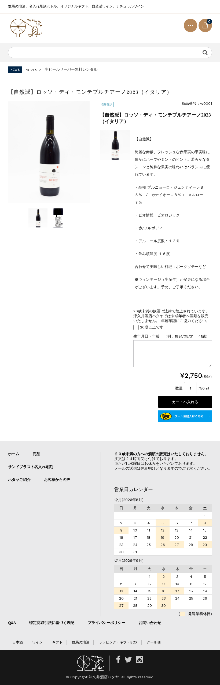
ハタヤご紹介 (19, 479)
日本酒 (17, 642)
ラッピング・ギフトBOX (118, 642)
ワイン (37, 642)
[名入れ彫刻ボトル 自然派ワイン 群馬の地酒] (26, 28)
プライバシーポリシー (106, 622)
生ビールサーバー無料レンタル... (73, 69)
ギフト (57, 642)
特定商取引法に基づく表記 (51, 622)
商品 (36, 454)
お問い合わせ (150, 622)
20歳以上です (151, 327)
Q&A (12, 622)
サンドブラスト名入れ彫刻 (32, 467)
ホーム (13, 454)
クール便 (154, 642)
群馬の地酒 (80, 642)
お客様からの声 (57, 479)
